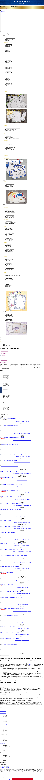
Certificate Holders (6, 133)
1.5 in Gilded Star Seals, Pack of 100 (22, 651)
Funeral (5, 272)
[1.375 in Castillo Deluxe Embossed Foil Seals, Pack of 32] (11, 526)
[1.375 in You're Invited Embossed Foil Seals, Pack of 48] (11, 471)
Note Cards (8, 77)
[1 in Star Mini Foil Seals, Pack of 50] (7, 477)
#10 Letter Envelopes (10, 184)
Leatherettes (8, 136)
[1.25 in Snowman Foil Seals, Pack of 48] (8, 584)
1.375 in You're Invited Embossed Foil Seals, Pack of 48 (22, 473)
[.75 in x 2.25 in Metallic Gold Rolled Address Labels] (10, 460)
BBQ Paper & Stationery (10, 282)
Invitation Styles (5, 242)
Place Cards (8, 78)
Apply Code (22, 3)
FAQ (3, 731)
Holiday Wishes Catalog (6, 747)
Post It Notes (8, 52)
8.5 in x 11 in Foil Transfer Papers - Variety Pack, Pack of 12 (22, 440)
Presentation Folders (9, 58)
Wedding (7, 289)
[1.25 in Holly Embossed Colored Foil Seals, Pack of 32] (11, 543)
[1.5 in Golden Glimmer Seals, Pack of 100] (8, 644)
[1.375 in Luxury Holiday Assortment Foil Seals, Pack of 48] (12, 549)
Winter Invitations (9, 224)
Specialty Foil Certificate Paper (11, 129)
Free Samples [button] (6, 33)
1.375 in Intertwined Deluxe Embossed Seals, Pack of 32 (22, 562)
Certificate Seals (9, 144)
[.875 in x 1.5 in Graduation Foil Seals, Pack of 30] (10, 490)
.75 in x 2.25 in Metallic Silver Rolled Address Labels (22, 522)
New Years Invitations (10, 215)
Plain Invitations (9, 315)
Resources (2, 743)
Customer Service (3, 724)
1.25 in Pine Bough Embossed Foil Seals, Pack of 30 (22, 598)
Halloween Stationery (10, 268)
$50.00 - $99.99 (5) (5, 389)
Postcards (8, 51)
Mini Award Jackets (9, 137)
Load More (7, 655)
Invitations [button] (4, 204)
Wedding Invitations (9, 229)
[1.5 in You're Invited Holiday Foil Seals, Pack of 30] (10, 431)
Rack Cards (8, 80)
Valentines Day (8, 263)
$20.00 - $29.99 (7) (5, 386)
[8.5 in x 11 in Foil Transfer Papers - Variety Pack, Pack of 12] (12, 437)
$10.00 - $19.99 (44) (6, 385)
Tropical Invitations (9, 239)
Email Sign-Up (3, 775)
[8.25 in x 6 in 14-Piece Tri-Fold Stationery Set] (9, 515)
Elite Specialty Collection (10, 149)
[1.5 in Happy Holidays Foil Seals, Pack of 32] (9, 538)
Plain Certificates (9, 319)
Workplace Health (9, 72)
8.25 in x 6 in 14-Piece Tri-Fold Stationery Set (22, 516)
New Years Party (9, 261)
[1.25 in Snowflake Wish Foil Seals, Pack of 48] (9, 566)
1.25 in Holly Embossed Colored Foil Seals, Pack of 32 (22, 545)
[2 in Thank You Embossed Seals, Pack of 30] (9, 579)
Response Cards (9, 83)
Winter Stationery (9, 276)
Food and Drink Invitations (10, 235)
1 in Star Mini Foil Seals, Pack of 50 (22, 480)
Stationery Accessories (10, 63)
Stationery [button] (4, 35)
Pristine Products (9, 54)
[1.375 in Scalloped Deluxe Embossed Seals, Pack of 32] (11, 503)
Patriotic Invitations (9, 210)
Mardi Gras (8, 287)
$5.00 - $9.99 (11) (5, 384)
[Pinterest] (7, 767)
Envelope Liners (9, 187)
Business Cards (9, 47)
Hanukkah (8, 260)
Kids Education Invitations (10, 236)
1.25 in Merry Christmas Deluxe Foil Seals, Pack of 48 (22, 486)
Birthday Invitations (9, 234)
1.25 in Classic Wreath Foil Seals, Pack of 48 (22, 622)
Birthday (7, 284)
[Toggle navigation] (0, 31)
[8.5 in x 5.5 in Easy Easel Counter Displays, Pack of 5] (11, 454)
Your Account (3, 713)
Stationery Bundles (6, 55)
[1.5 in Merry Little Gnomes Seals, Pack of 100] (9, 632)
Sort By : (2, 416)
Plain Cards (8, 317)
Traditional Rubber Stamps (22, 451)
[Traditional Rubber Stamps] (6, 450)
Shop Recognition (5, 125)
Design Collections (6, 88)
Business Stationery (6, 42)
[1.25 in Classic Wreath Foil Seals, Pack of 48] (9, 621)
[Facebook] (5, 767)
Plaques (5, 152)
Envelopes (8, 40)
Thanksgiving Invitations (10, 212)
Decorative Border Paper (10, 38)
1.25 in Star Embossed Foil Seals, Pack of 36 (22, 628)
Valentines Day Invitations (10, 216)
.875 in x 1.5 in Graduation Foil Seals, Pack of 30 (22, 492)
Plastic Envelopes (9, 61)
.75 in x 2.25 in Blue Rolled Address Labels (22, 617)
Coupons (4, 750)
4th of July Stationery (10, 266)
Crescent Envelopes (9, 185)
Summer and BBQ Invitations (11, 222)
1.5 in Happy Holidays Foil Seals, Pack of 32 (22, 539)
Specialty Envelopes (9, 186)
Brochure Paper (9, 44)
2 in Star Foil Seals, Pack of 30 (22, 574)
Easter (7, 265)
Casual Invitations (9, 244)
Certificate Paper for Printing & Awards (13, 128)
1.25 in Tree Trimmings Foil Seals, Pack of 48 (22, 640)
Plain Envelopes (9, 314)
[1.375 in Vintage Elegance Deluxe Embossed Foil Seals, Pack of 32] (13, 555)
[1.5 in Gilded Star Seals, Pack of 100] (7, 650)
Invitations (5, 226)
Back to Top (3, 655)
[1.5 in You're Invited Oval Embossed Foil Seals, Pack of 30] (12, 608)
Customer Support (6, 728)
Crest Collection (9, 148)
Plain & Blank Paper (9, 39)
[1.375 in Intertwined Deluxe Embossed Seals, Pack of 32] (11, 560)
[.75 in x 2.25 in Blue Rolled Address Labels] (9, 615)
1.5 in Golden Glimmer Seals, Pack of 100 (22, 646)
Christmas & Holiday (9, 259)
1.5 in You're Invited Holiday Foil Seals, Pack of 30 (22, 433)
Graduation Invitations (10, 232)
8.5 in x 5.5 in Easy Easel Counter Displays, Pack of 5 (22, 456)
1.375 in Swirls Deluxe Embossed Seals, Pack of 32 (22, 499)
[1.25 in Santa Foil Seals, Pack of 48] (7, 532)
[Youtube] (1, 767)
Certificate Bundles (6, 155)
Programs (8, 79)
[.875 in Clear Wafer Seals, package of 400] (9, 444)
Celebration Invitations (10, 233)
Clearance (4, 749)
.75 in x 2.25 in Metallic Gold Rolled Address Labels (22, 462)
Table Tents (8, 85)
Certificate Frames (9, 142)
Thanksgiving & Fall (9, 269)
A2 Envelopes (8, 182)
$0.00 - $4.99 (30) (5, 383)
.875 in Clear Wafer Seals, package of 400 (22, 446)
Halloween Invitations (10, 211)
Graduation (8, 286)
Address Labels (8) (5, 377)
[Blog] (3, 767)
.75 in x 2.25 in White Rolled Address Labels (22, 467)
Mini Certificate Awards (10, 130)
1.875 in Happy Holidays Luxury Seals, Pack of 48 (22, 593)
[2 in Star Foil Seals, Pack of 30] (6, 572)
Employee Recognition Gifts (6, 158)
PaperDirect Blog (3, 8)
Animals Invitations (9, 240)
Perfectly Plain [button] (4, 311)
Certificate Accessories (6, 140)
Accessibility (7, 779)
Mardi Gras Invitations (10, 217)
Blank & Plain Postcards (10, 316)
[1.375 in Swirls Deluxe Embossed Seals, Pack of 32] (10, 496)
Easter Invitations (9, 208)
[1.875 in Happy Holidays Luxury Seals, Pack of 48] (10, 591)
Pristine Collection (9, 150)
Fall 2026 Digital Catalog (6, 745)
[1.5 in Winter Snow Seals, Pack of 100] (8, 602)
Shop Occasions (5, 256)
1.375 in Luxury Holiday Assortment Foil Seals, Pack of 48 (22, 551)
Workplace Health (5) (6, 378)
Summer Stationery (9, 279)
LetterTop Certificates (10, 49)
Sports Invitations (9, 238)
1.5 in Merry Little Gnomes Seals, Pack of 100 (22, 634)
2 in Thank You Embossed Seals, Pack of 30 (22, 580)
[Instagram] (8, 767)
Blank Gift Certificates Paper (11, 131)
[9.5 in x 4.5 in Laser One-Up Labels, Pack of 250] (10, 418)
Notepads (8, 50)
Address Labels (9, 67)
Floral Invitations (9, 221)
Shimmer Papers (5, 91)
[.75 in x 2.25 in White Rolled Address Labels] (9, 466)
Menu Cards (8, 75)
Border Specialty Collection (11, 147)
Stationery (4, 344)
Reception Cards (9, 81)
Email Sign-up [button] (6, 34)
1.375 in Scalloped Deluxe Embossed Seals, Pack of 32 (22, 505)
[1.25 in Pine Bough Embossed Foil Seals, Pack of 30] (11, 597)
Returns (4, 729)
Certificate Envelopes (10, 141)
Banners (7, 62)
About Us (2, 779)
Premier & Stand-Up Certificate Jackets (12, 138)
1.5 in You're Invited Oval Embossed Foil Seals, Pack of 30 (22, 611)
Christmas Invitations (10, 213)
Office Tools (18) (5, 376)
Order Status (5, 716)
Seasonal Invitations (6, 219)
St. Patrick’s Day (9, 264)
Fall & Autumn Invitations (10, 223)
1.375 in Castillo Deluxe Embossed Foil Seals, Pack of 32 (22, 528)
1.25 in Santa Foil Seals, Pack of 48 (22, 533)
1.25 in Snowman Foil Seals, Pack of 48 (22, 587)
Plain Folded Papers (9, 320)
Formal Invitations (9, 228)
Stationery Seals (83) (6, 375)
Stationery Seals (9, 68)
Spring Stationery (9, 278)
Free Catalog (5, 715)
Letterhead (8, 46)
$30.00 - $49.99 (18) (6, 388)
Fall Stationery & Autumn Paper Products (13, 275)
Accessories (5, 65)
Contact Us (4, 726)
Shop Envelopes (5, 181)
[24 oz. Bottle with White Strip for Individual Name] (10, 509)
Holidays (5, 257)
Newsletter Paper (9, 45)
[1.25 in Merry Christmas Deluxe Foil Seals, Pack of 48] (11, 484)
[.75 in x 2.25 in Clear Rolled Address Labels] (9, 425)
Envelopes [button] (4, 180)
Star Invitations (8, 230)
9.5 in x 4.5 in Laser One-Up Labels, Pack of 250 (22, 421)
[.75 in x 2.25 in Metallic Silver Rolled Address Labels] (11, 520)
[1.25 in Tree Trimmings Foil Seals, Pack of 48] (9, 638)
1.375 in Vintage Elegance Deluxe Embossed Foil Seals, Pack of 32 (22, 556)
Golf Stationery (9, 285)
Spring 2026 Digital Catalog (7, 746)
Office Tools (8, 71)
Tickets (7, 86)
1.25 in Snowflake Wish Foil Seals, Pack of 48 (22, 568)
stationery (31, 664)
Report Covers (8, 60)
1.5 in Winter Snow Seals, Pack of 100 (22, 604)
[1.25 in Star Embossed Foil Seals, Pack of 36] (9, 626)
